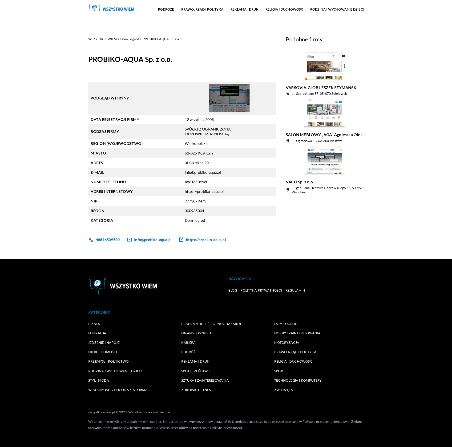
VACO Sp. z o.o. (300, 181)
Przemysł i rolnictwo (108, 361)
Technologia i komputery (298, 380)
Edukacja (97, 333)
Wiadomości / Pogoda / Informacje (120, 390)
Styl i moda (98, 380)
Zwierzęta (283, 390)
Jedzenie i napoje (104, 342)
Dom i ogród (195, 220)
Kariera (188, 342)
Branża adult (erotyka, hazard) (211, 324)
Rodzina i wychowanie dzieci (337, 9)
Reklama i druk (244, 9)
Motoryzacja (286, 342)
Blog (232, 290)
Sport (279, 371)
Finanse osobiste (196, 333)
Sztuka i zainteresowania (205, 380)
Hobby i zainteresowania (297, 333)
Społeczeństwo (195, 371)
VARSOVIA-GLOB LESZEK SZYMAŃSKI (322, 87)
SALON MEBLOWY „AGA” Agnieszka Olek (324, 134)
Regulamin (295, 290)
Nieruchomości (102, 352)
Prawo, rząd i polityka (202, 9)
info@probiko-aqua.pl (203, 172)
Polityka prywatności (261, 290)
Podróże (166, 9)
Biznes (94, 324)
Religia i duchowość (284, 9)
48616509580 (197, 181)
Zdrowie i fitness (196, 390)
